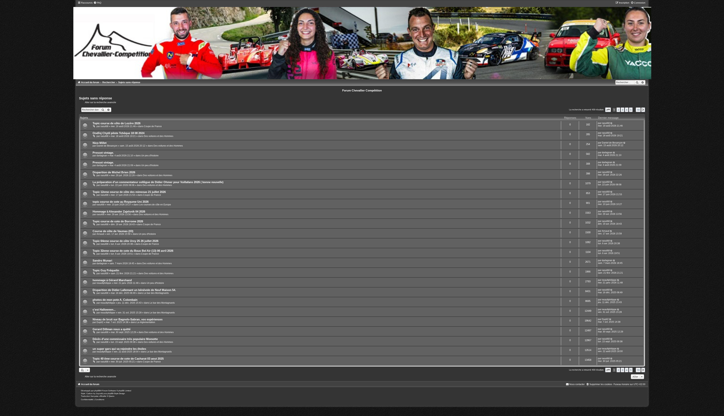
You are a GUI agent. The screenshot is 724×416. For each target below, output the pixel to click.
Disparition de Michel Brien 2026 (114, 172)
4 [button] (626, 109)
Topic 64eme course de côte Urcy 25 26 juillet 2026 (125, 241)
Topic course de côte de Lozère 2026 (116, 123)
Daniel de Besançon (107, 145)
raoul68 (104, 126)
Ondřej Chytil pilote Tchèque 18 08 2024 (118, 133)
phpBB (97, 391)
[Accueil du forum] (362, 40)
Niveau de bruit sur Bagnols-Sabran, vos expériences (128, 319)
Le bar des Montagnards (156, 293)
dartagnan (102, 155)
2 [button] (618, 109)
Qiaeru (111, 396)
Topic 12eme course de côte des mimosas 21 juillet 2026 (129, 191)
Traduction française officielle (93, 396)
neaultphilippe (104, 283)
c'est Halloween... (104, 309)
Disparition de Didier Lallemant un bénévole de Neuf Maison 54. (134, 290)
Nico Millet (100, 142)
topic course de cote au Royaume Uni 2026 (121, 201)
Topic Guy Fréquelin (106, 270)
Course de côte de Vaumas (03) (113, 231)
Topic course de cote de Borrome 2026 (118, 221)
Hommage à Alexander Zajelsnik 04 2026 (119, 211)
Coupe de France (153, 126)
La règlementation (146, 322)
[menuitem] (97, 3)
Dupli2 (100, 322)
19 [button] (638, 109)
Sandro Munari (102, 260)
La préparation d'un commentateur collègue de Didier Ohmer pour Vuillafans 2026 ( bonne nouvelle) (158, 182)
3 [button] (622, 109)
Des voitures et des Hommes (158, 136)
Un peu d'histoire (150, 155)
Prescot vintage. (103, 152)
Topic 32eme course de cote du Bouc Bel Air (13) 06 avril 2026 (133, 250)
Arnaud (100, 234)
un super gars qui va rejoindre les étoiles (119, 348)
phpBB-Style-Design (116, 393)
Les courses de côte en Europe (155, 204)
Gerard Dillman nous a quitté (111, 329)
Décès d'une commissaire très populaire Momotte (125, 339)
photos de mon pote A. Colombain (115, 299)
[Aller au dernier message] (611, 123)
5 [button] (630, 109)
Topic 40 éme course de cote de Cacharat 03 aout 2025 (128, 358)
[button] (608, 109)
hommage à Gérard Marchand (112, 280)
